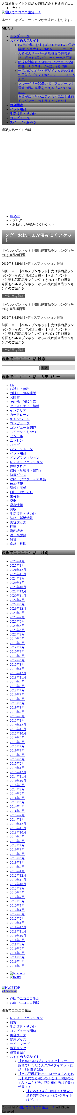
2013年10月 (18, 832)
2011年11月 (18, 931)
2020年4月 (17, 630)
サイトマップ (20, 1044)
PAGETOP (9, 991)
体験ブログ (18, 466)
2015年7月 (17, 746)
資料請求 (16, 531)
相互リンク (18, 1048)
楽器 (13, 500)
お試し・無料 (20, 389)
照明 (13, 509)
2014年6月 (17, 798)
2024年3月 (17, 578)
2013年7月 (17, 845)
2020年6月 (17, 621)
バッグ (15, 444)
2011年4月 (17, 961)
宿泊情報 (16, 483)
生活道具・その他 (23, 513)
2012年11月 (18, 880)
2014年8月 (17, 789)
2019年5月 (17, 656)
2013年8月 (17, 841)
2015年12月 (18, 725)
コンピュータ (20, 423)
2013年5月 (17, 854)
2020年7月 (17, 617)
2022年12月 (18, 591)
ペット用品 (18, 453)
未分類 (15, 496)
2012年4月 (17, 910)
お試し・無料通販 (23, 393)
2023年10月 (18, 587)
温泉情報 (16, 505)
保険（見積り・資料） (26, 470)
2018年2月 (17, 712)
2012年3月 (17, 914)
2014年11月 (18, 776)
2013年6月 (17, 849)
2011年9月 (17, 940)
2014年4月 (17, 806)
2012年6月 (17, 901)
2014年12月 (18, 772)
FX (12, 385)
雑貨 (60, 263)
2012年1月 (17, 923)
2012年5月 (17, 905)
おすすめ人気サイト (24, 1056)
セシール (16, 436)
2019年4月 (17, 660)
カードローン (20, 414)
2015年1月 (17, 768)
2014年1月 (17, 819)
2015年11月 (18, 729)
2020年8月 (17, 613)
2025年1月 (17, 565)
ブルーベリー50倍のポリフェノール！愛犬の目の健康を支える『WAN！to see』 (46, 88)
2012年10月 (18, 884)
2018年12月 (18, 673)
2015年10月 (18, 733)
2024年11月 (18, 574)
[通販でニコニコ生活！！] (21, 12)
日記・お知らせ (21, 492)
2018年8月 (17, 686)
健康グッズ (18, 475)
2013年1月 (17, 871)
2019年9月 (17, 638)
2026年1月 (17, 561)
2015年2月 (17, 763)
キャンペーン (20, 419)
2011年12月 (18, 927)
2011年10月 (18, 935)
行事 (13, 526)
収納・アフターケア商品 (28, 479)
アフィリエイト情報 (24, 406)
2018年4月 (17, 703)
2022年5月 (17, 604)
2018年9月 (17, 681)
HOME (15, 216)
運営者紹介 (18, 1052)
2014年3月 (17, 811)
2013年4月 (17, 858)
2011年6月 (17, 953)
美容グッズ (18, 522)
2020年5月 (17, 626)
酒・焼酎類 (18, 535)
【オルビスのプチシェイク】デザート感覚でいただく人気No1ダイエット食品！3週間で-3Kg (46, 1065)
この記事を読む (13, 296)
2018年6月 (17, 694)
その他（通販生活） (24, 401)
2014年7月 (17, 793)
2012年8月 (17, 892)
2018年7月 (17, 690)
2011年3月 (17, 966)
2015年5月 (17, 755)
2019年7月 (17, 647)
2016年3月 (17, 716)
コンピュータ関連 (23, 427)
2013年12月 (18, 824)
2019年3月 (17, 664)
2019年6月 (17, 651)
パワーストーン (21, 449)
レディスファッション (40, 263)
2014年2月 (17, 815)
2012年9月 (17, 888)
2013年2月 (17, 867)
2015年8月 (17, 742)
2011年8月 (17, 944)
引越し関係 (18, 488)
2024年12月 (18, 570)
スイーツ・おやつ (23, 432)
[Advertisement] (38, 172)
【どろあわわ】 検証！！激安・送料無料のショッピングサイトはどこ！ (49, 1095)
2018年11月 (18, 677)
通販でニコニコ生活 (24, 998)
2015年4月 (17, 759)
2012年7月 (17, 897)
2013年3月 (17, 862)
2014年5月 (17, 802)
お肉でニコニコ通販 (24, 1003)
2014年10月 (18, 780)
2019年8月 (17, 643)
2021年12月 (18, 608)
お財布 (15, 397)
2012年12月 (18, 875)
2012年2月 (17, 918)
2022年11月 (18, 595)
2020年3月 (17, 634)
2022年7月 (17, 600)
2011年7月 (17, 948)
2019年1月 (17, 669)
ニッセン (16, 440)
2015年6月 (17, 750)
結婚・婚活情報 (21, 518)
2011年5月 (17, 957)
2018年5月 (17, 699)
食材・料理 (18, 544)
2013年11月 (18, 828)
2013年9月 (17, 836)
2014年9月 (17, 785)
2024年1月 (17, 582)
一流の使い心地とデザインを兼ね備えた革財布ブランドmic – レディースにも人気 (46, 75)
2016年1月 (17, 720)
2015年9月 (17, 737)
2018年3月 (17, 707)
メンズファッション (24, 457)
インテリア (18, 410)
